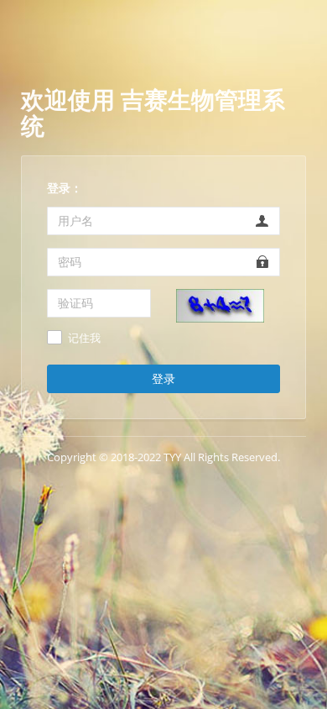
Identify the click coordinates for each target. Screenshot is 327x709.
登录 (163, 378)
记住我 (84, 338)
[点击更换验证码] (220, 304)
